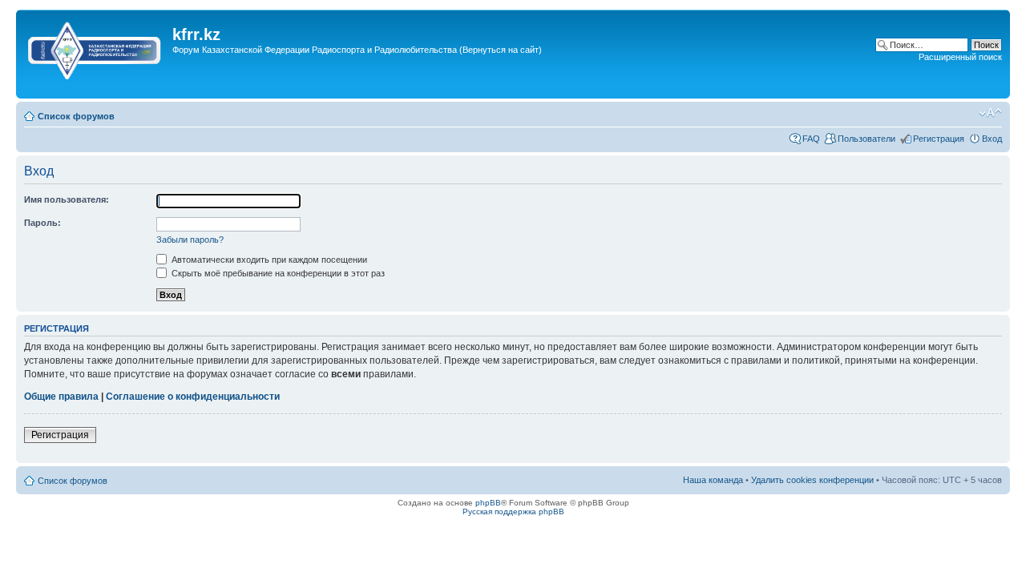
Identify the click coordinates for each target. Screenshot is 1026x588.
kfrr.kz (196, 34)
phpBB (488, 502)
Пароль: (42, 223)
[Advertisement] (312, 87)
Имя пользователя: (66, 199)
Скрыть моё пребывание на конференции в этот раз (277, 273)
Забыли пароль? (190, 239)
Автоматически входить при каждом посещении (268, 259)
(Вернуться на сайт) (500, 49)
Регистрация (938, 138)
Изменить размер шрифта (990, 113)
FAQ (811, 138)
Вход (992, 138)
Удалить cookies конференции (812, 480)
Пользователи (866, 138)
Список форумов (76, 116)
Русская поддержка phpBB (513, 511)
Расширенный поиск (960, 57)
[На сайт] (96, 47)
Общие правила (61, 396)
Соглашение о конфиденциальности (193, 396)
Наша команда (713, 480)
